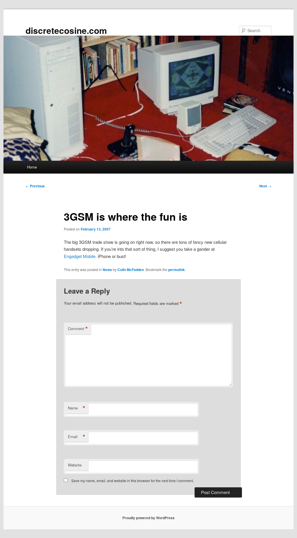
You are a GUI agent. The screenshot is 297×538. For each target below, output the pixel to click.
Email (76, 436)
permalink (176, 269)
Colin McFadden (130, 269)
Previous (35, 186)
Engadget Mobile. (80, 256)
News (107, 269)
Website (75, 465)
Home (32, 167)
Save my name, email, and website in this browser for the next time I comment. (132, 480)
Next (265, 186)
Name (76, 408)
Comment (78, 328)
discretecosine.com (66, 30)
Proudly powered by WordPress (148, 517)
